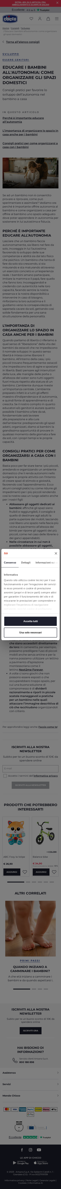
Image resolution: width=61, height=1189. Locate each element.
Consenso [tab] (10, 562)
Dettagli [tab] (25, 562)
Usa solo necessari (30, 632)
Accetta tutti (30, 621)
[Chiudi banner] (56, 553)
